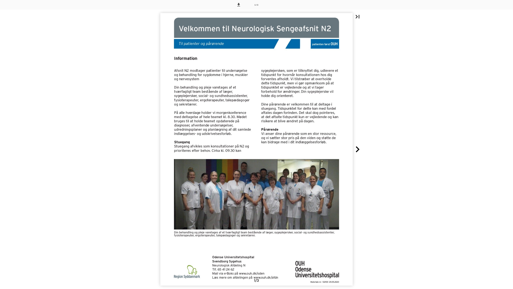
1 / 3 (256, 5)
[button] (238, 5)
